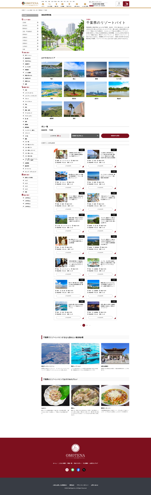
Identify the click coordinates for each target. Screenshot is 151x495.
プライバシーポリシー (83, 485)
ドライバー (27, 133)
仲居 (26, 90)
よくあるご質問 (85, 6)
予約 (26, 104)
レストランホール (29, 92)
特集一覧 (56, 6)
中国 (64, 1)
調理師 (26, 124)
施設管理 (27, 166)
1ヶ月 (26, 180)
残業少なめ (27, 81)
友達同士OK (28, 78)
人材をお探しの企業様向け (60, 485)
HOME (23, 10)
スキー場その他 (28, 156)
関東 (49, 1)
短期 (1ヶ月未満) (29, 177)
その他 (26, 136)
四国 (67, 1)
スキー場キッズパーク (30, 150)
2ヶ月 (26, 183)
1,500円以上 (28, 206)
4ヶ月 (26, 189)
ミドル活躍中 (28, 72)
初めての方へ (69, 6)
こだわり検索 (49, 6)
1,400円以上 (28, 203)
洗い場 (26, 118)
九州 (70, 1)
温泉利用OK (28, 58)
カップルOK (28, 66)
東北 (46, 1)
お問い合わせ (77, 6)
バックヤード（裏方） (30, 130)
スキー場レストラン (29, 144)
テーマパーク (28, 168)
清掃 (26, 121)
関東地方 (41, 10)
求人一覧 (36, 10)
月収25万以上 (28, 61)
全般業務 (27, 163)
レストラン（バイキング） (31, 95)
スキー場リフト (28, 147)
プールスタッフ (28, 113)
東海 (58, 1)
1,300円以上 (28, 200)
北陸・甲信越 (53, 1)
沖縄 (73, 1)
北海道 (42, 1)
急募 (26, 84)
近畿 (61, 1)
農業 (26, 138)
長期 (26, 192)
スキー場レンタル (29, 153)
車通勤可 (27, 69)
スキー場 (27, 141)
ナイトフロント (28, 101)
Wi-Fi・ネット (28, 55)
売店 (26, 107)
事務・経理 (27, 110)
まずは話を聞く (68, 165)
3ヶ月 (26, 186)
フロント (27, 98)
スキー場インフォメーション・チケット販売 (31, 159)
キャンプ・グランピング (30, 171)
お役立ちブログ (94, 463)
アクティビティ (28, 115)
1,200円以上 (28, 197)
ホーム (43, 6)
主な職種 (62, 6)
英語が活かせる (28, 75)
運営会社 (72, 485)
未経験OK (27, 64)
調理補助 (27, 127)
